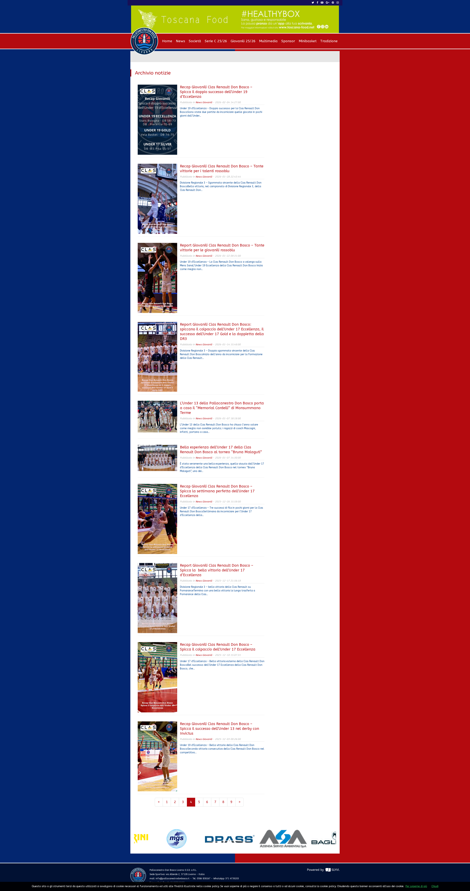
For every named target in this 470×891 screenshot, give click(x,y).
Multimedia (268, 41)
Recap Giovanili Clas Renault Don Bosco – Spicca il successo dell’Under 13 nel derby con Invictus (219, 729)
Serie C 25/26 (216, 41)
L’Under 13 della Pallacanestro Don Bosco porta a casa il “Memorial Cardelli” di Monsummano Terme (222, 408)
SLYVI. (336, 870)
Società (195, 41)
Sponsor (288, 41)
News (180, 41)
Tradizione (329, 41)
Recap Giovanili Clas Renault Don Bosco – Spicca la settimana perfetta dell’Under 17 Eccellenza (217, 491)
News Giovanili (204, 102)
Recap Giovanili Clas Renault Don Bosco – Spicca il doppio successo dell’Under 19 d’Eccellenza (216, 92)
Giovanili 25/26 (243, 41)
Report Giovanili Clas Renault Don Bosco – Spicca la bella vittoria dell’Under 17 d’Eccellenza (216, 570)
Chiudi (434, 886)
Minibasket (308, 41)
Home (167, 41)
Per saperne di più (416, 886)
